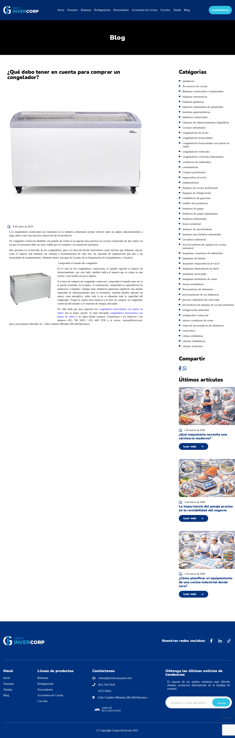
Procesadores (121, 10)
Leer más (189, 447)
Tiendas (7, 689)
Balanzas (86, 10)
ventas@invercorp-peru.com (115, 678)
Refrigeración (102, 10)
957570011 (104, 691)
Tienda (177, 10)
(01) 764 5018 (106, 684)
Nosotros (72, 10)
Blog (187, 10)
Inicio (60, 10)
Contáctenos (220, 10)
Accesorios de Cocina (144, 10)
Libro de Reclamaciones (111, 709)
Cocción (165, 10)
